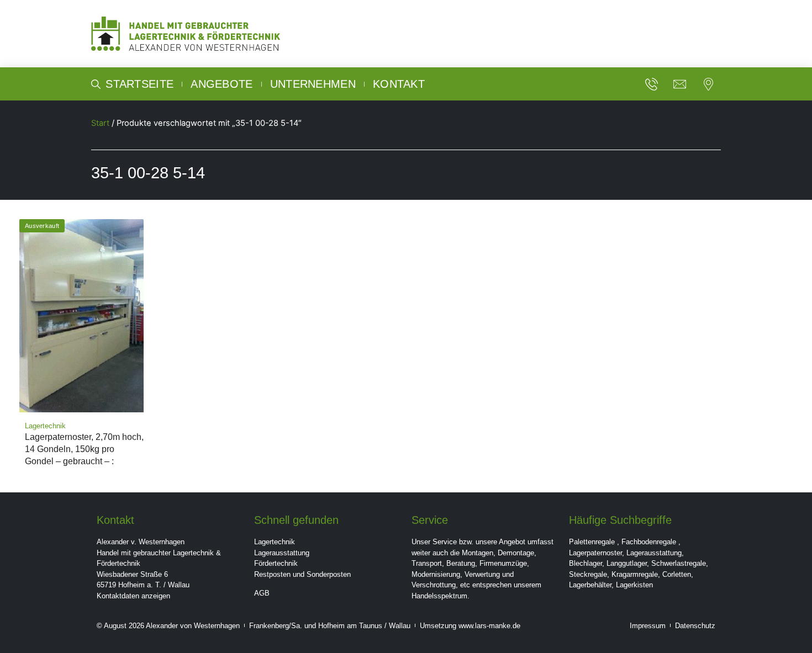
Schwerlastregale (678, 563)
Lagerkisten (634, 585)
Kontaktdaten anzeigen (133, 596)
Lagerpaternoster (595, 553)
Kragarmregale (634, 574)
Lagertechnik (274, 542)
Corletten (676, 574)
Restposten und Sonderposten (302, 574)
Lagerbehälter (590, 585)
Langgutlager (627, 563)
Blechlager (585, 563)
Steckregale (588, 574)
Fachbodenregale (648, 542)
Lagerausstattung (281, 553)
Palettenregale (592, 542)
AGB (262, 593)
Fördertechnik (276, 563)
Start (100, 123)
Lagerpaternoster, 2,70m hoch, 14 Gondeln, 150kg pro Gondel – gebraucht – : (84, 449)
